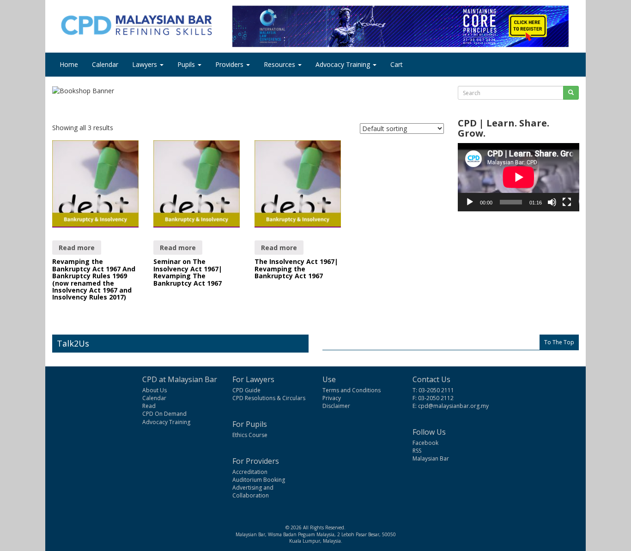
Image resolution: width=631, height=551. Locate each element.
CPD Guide (246, 390)
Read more (77, 247)
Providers (230, 64)
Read (149, 406)
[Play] (469, 202)
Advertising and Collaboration (252, 491)
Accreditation (249, 472)
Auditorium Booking (258, 480)
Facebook (425, 443)
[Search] (571, 93)
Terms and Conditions (351, 390)
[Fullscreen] (566, 202)
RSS (417, 451)
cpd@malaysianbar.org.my (453, 406)
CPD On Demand (164, 414)
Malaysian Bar (431, 458)
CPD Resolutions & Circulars (268, 398)
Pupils (187, 64)
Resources (280, 64)
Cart (396, 64)
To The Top (559, 342)
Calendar (105, 64)
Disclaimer (336, 406)
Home (69, 64)
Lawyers (145, 64)
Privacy (331, 398)
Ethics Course (249, 435)
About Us (154, 390)
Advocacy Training (344, 64)
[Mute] (552, 202)
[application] (518, 177)
